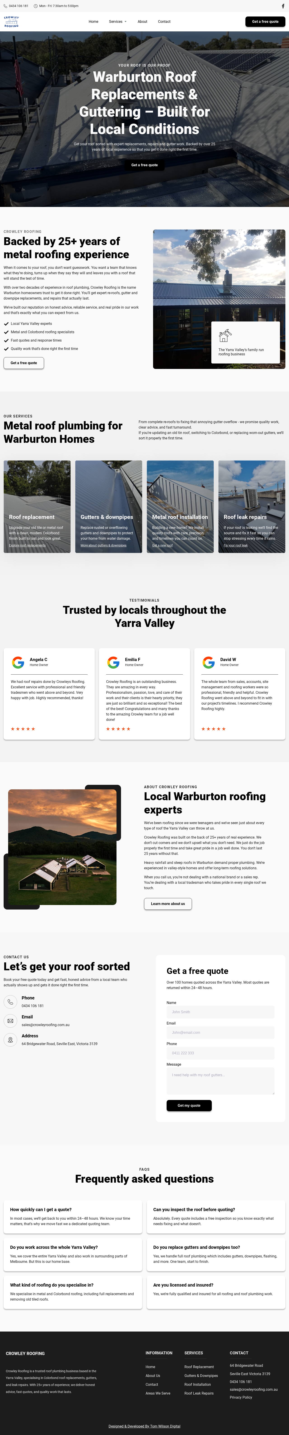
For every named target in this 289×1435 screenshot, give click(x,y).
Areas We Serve (158, 1393)
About (142, 21)
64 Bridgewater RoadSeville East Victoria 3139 (250, 1370)
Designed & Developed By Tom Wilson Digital (144, 1426)
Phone (172, 1044)
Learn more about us (168, 904)
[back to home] (11, 21)
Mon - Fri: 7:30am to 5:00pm (58, 6)
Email (171, 1023)
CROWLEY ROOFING (25, 1353)
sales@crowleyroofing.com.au (46, 1025)
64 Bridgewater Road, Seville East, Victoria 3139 (60, 1044)
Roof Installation (197, 1384)
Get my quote (189, 1105)
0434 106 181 (18, 6)
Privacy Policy (241, 1397)
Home (93, 21)
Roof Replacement (199, 1367)
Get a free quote (265, 21)
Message (174, 1064)
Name (171, 1003)
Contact (164, 21)
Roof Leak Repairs (199, 1393)
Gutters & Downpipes (201, 1376)
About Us (153, 1376)
